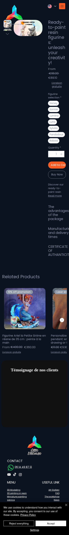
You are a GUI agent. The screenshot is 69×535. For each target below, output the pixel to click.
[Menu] (62, 6)
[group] (34, 320)
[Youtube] (9, 474)
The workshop (52, 496)
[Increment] (61, 154)
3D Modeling (13, 489)
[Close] (64, 507)
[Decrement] (51, 154)
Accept (51, 523)
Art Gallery (53, 489)
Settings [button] (34, 530)
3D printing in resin (17, 493)
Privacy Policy (28, 515)
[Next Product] (62, 320)
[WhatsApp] (10, 467)
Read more (55, 196)
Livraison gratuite (57, 84)
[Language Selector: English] (51, 6)
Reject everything (19, 523)
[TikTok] (15, 474)
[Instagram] (20, 474)
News (56, 499)
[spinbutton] (56, 154)
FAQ (57, 493)
